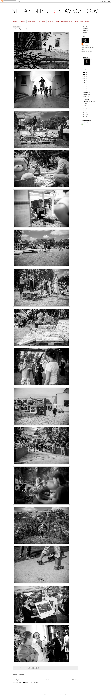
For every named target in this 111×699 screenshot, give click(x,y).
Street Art (86, 103)
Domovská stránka (46, 680)
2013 (84, 112)
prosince (86, 92)
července (86, 94)
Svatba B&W (22, 21)
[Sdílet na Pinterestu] (38, 668)
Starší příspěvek (73, 680)
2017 (84, 88)
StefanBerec (86, 44)
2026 (84, 72)
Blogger (66, 694)
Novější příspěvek (18, 680)
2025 (84, 74)
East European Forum (66, 21)
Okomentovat (18, 677)
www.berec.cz (86, 30)
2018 (84, 86)
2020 (84, 82)
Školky (81, 21)
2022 (84, 80)
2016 (84, 90)
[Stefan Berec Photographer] (82, 124)
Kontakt (87, 21)
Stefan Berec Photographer (87, 122)
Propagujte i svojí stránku (87, 126)
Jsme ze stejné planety (89, 101)
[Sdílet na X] (35, 668)
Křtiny (38, 21)
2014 (84, 110)
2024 (84, 76)
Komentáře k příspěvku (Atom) (30, 682)
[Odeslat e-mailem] (32, 668)
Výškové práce (86, 26)
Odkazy (76, 21)
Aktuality (15, 21)
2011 (84, 116)
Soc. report (50, 21)
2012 (84, 114)
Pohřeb (43, 21)
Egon (92, 58)
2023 (84, 78)
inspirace (85, 32)
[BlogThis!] (33, 668)
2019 (84, 84)
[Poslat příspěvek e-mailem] (29, 667)
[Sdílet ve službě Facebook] (36, 668)
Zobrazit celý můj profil (87, 51)
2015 (84, 108)
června (86, 96)
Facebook (85, 28)
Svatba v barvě (31, 21)
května (86, 106)
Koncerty (57, 21)
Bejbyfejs (85, 57)
